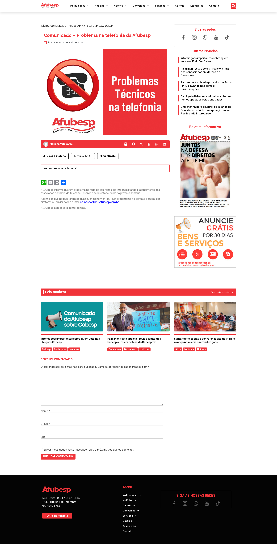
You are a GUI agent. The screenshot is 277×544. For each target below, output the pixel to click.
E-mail (45, 424)
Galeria (118, 5)
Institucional (77, 5)
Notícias (99, 5)
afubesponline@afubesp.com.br (99, 202)
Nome (45, 411)
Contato (214, 5)
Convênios (139, 5)
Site (43, 436)
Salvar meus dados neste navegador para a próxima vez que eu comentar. (89, 449)
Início (44, 26)
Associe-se (196, 5)
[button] (125, 144)
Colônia (179, 5)
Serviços (160, 5)
